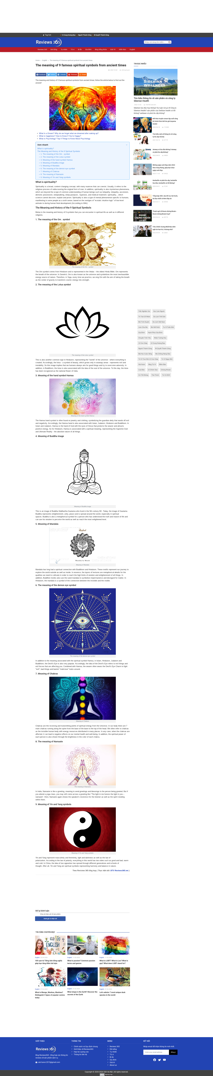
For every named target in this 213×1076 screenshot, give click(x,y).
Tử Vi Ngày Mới (166, 359)
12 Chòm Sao (153, 370)
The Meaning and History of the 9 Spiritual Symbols (58, 151)
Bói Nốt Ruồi (155, 327)
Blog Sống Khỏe (101, 49)
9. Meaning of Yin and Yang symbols (56, 177)
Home (38, 60)
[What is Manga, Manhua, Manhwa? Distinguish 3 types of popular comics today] (50, 977)
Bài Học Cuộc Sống (145, 354)
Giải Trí (112, 49)
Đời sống (113, 1049)
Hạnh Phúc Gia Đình (155, 332)
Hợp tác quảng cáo (81, 1052)
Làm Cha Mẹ (143, 327)
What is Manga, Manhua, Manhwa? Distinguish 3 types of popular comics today (50, 995)
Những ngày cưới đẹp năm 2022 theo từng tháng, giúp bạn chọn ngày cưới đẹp (164, 167)
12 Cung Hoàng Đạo (158, 343)
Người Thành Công (145, 348)
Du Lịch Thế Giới (159, 316)
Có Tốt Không (143, 375)
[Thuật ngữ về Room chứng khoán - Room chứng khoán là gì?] (142, 215)
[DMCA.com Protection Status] (106, 1074)
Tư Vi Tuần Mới (168, 327)
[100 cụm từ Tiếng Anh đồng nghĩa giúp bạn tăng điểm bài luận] (50, 945)
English (132, 49)
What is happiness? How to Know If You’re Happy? (60, 136)
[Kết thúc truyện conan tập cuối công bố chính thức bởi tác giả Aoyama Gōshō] (142, 126)
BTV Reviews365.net (119, 871)
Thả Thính (155, 375)
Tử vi (72, 49)
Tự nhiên (64, 49)
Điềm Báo (162, 364)
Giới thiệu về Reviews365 (83, 1049)
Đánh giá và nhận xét (50, 918)
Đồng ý (173, 1052)
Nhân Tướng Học (160, 338)
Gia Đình (141, 332)
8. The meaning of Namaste (52, 174)
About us (113, 1065)
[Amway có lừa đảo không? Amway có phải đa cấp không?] (142, 154)
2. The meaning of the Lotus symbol (55, 157)
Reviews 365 (42, 49)
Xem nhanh (42, 145)
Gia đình (88, 49)
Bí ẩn (80, 49)
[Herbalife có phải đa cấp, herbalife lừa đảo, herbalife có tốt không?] (142, 185)
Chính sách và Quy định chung (86, 1046)
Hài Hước (141, 364)
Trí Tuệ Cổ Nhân (144, 316)
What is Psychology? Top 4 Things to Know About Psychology (64, 139)
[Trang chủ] (49, 42)
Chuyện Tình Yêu (144, 338)
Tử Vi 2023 (166, 375)
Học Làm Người (158, 311)
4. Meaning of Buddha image (52, 163)
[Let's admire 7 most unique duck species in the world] (115, 977)
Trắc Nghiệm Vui (144, 311)
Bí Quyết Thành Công (163, 348)
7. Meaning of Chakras (50, 171)
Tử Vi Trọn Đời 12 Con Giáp (148, 359)
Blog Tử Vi (152, 364)
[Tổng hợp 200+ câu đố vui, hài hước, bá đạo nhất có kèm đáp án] (142, 200)
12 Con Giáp (142, 343)
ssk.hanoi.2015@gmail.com (49, 1062)
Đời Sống (54, 49)
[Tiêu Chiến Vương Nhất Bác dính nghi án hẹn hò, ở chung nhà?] (142, 231)
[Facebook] (154, 1060)
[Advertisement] (106, 15)
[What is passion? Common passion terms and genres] (82, 945)
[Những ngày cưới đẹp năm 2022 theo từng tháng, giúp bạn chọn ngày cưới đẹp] (142, 169)
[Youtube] (164, 1060)
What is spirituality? (45, 148)
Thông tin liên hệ (80, 1054)
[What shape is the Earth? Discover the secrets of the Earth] (82, 976)
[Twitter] (159, 1060)
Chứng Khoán (166, 370)
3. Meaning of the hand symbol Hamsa (56, 160)
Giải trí (112, 1062)
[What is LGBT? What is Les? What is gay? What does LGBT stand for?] (115, 945)
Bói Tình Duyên (143, 322)
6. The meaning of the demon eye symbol (58, 169)
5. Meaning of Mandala (50, 166)
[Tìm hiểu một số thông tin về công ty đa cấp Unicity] (142, 138)
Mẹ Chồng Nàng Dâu (162, 354)
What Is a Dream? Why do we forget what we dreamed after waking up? (69, 133)
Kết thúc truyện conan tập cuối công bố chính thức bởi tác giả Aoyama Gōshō (165, 121)
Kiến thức (122, 49)
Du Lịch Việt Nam (159, 322)
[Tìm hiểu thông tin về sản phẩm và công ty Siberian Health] (156, 82)
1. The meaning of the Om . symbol (55, 154)
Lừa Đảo (141, 370)
